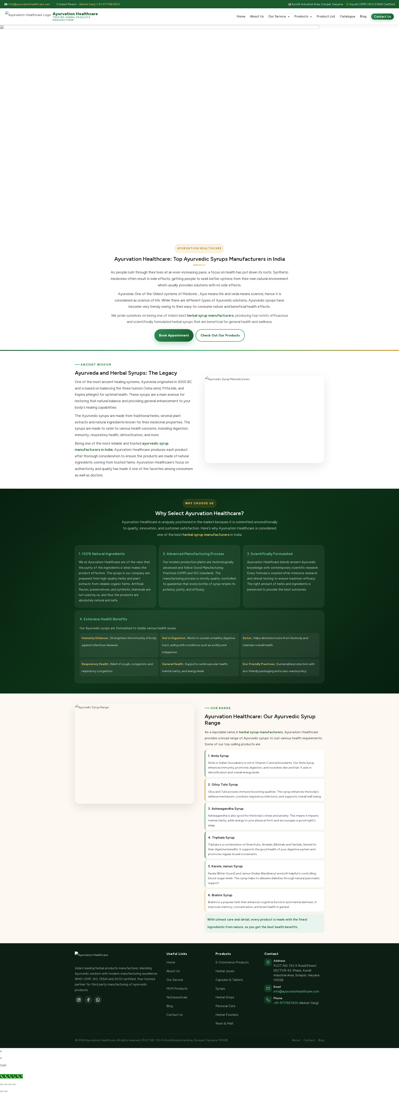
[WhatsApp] (98, 1000)
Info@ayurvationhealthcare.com (29, 4)
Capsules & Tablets (229, 980)
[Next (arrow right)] (5, 1091)
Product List (326, 16)
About (296, 1040)
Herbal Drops (225, 997)
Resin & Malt (224, 1023)
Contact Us (382, 16)
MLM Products (176, 988)
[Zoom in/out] (1, 1084)
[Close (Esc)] (14, 1084)
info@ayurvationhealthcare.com (296, 991)
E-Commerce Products (232, 962)
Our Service (279, 16)
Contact (309, 1040)
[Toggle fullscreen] (5, 1084)
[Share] (10, 1084)
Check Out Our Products (220, 335)
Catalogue (347, 16)
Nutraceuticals (176, 997)
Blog (363, 16)
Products (303, 16)
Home (241, 16)
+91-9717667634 (285, 1003)
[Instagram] (79, 1000)
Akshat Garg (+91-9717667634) (99, 4)
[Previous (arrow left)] (1, 1091)
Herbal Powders (227, 1015)
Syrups (220, 988)
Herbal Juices (225, 971)
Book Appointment (174, 335)
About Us (257, 16)
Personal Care (225, 1006)
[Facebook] (88, 1000)
